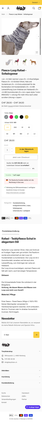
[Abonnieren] (36, 335)
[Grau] (6, 117)
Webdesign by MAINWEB (26, 418)
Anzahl (6, 145)
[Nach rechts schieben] (38, 36)
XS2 (15, 127)
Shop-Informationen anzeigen (15, 192)
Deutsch (35, 2)
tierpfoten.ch (17, 418)
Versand (10, 106)
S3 (7, 134)
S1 (22, 127)
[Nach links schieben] (4, 36)
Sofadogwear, (17, 208)
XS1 (7, 127)
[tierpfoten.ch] (6, 346)
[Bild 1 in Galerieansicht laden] (9, 62)
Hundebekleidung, (19, 203)
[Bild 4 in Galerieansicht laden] (17, 62)
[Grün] (16, 117)
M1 (14, 134)
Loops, (28, 205)
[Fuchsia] (11, 117)
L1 (28, 134)
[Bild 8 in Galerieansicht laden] (33, 62)
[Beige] (26, 117)
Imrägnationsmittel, (19, 205)
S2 (29, 127)
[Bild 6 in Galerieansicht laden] (25, 62)
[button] (3, 8)
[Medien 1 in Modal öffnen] (21, 36)
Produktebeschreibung (10, 231)
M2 (21, 134)
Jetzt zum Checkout (21, 157)
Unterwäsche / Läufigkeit (21, 211)
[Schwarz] (21, 117)
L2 (34, 134)
